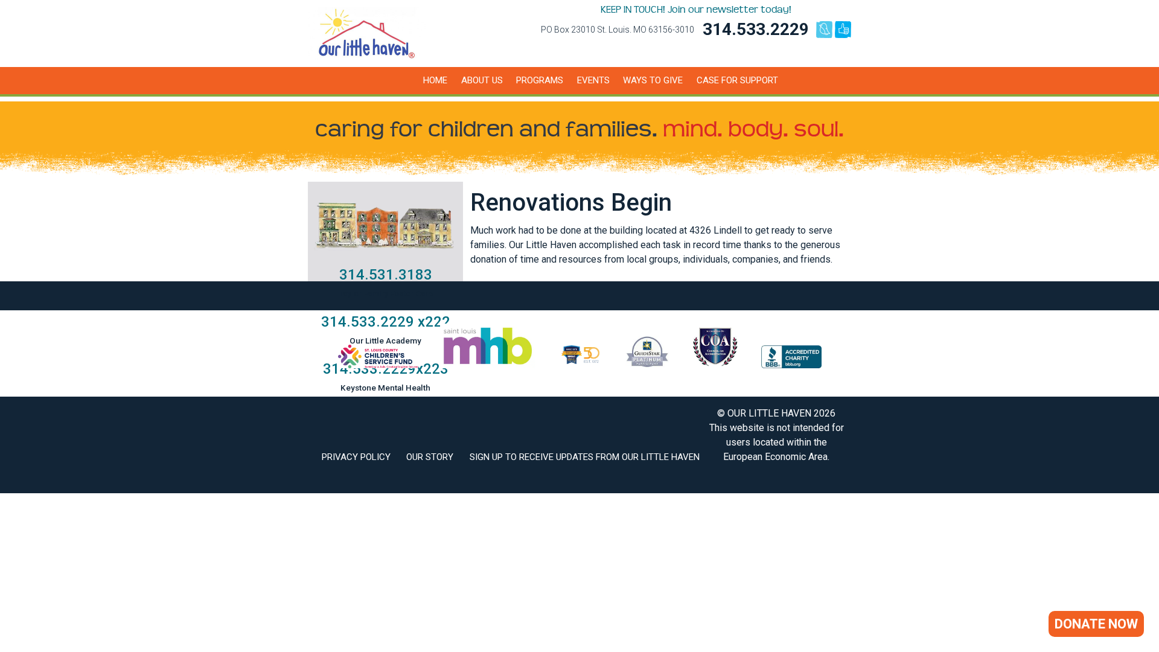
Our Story (429, 457)
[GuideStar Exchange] (647, 365)
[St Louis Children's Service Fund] (378, 365)
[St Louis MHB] (487, 365)
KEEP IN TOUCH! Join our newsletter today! (696, 10)
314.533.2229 (756, 29)
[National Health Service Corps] (580, 365)
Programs (539, 80)
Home (435, 80)
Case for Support (737, 80)
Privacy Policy (356, 457)
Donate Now (1096, 623)
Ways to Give (653, 80)
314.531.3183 (385, 274)
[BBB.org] (791, 365)
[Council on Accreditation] (715, 365)
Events (593, 80)
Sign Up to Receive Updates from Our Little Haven (585, 457)
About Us (482, 80)
